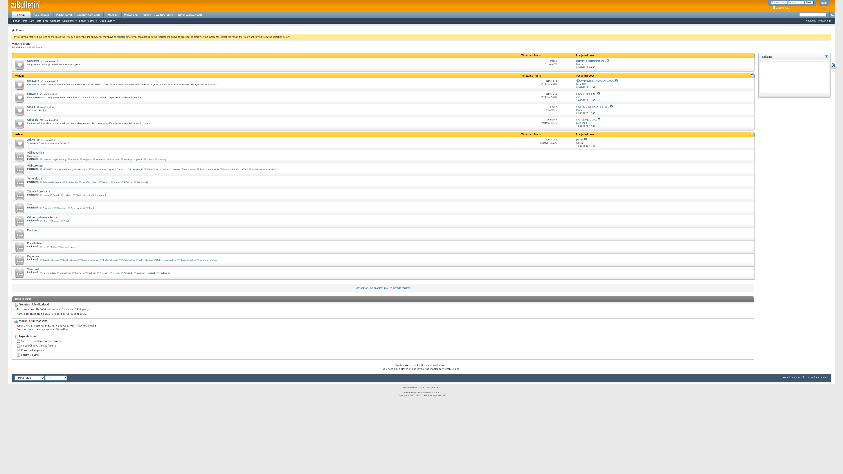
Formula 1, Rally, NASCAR (235, 169)
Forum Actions (87, 21)
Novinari (104, 273)
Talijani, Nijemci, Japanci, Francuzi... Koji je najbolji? (117, 169)
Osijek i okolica (69, 260)
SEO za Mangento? (586, 94)
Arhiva (19, 134)
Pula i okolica (128, 260)
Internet (74, 159)
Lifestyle (128, 182)
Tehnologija (142, 182)
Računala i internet (52, 182)
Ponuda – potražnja (209, 169)
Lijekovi (67, 195)
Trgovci (116, 273)
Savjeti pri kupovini (133, 159)
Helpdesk (87, 159)
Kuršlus (150, 159)
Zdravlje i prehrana (38, 191)
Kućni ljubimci (35, 243)
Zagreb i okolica (50, 260)
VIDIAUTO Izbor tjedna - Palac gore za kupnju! (65, 169)
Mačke (53, 247)
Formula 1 (48, 208)
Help (824, 2)
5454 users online (50, 309)
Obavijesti (33, 61)
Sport (30, 204)
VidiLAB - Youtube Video (158, 15)
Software (32, 94)
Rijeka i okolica (110, 260)
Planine (56, 221)
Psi (44, 247)
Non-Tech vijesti (89, 182)
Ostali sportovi (77, 208)
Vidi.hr (805, 377)
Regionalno (33, 256)
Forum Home (20, 21)
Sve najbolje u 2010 (586, 119)
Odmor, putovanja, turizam (43, 217)
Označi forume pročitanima (372, 288)
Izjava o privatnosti (190, 15)
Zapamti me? (782, 8)
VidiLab (19, 75)
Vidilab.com (131, 15)
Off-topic (32, 119)
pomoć (580, 139)
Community (68, 21)
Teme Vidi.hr (34, 178)
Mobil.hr (113, 15)
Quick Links (105, 21)
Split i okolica (145, 260)
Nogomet (61, 208)
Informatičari (49, 273)
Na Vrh (825, 377)
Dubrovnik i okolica (166, 260)
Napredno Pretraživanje (818, 20)
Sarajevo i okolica (208, 260)
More (45, 221)
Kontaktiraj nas (791, 377)
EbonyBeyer (63, 329)
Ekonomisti (65, 273)
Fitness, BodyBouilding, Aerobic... (92, 195)
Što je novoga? (42, 15)
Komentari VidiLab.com (107, 159)
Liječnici (91, 273)
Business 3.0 (72, 182)
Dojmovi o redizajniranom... (591, 61)
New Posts (35, 21)
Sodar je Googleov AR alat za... (592, 107)
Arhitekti (128, 273)
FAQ (45, 21)
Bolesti (56, 195)
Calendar (55, 21)
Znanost (105, 182)
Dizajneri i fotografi (146, 273)
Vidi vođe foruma (400, 288)
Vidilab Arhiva (35, 152)
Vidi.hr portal (64, 15)
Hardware (33, 81)
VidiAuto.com (35, 165)
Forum (21, 15)
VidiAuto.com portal (89, 15)
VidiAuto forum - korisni (264, 169)
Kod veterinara (67, 247)
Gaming (162, 159)
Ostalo (31, 107)
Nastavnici (165, 273)
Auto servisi (190, 169)
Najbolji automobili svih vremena (163, 169)
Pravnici (79, 273)
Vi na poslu (33, 269)
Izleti (91, 208)
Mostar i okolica (188, 260)
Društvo (32, 230)
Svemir (116, 182)
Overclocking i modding (54, 159)
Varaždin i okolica (89, 260)
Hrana (46, 195)
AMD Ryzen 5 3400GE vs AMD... (597, 81)
